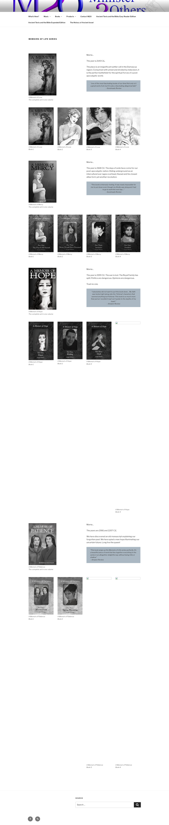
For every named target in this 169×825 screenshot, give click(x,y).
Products (70, 16)
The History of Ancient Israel (82, 22)
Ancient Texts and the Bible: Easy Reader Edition (116, 16)
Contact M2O (86, 16)
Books (57, 16)
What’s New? (33, 16)
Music (46, 16)
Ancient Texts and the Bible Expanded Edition (46, 22)
